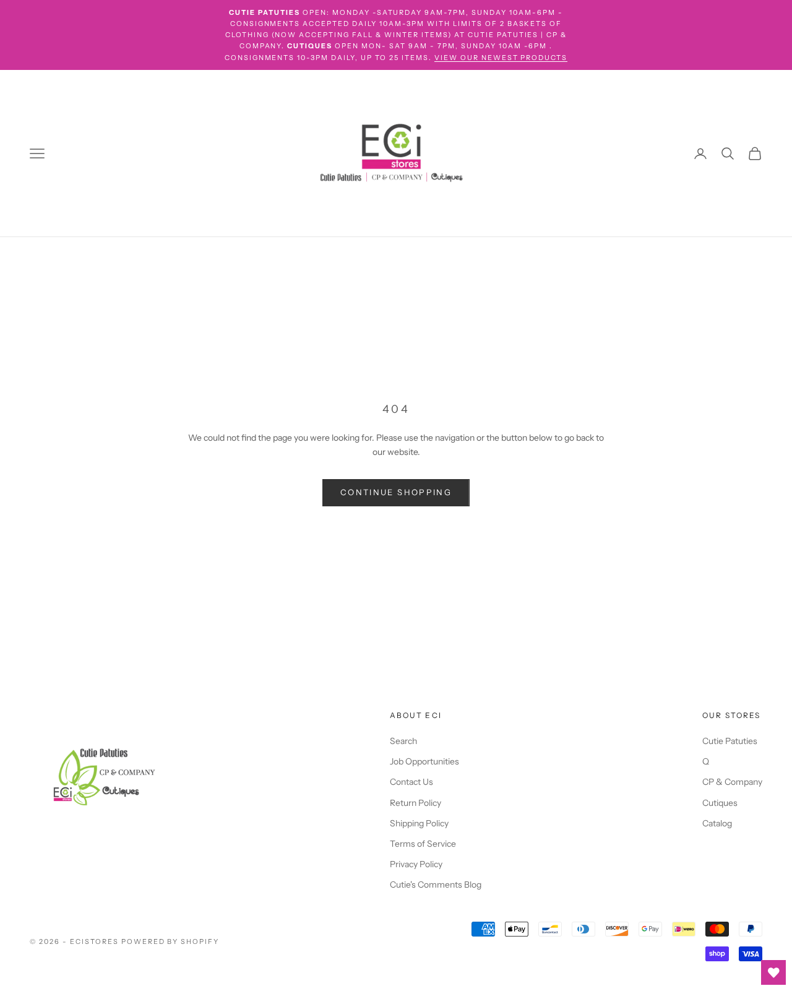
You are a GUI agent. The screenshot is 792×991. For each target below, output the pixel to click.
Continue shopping (396, 492)
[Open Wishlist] (773, 972)
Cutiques (720, 802)
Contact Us (411, 781)
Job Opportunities (424, 761)
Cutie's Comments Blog (435, 884)
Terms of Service (423, 843)
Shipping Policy (419, 823)
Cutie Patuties (729, 740)
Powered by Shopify (170, 941)
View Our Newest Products (501, 57)
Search (403, 740)
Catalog (717, 823)
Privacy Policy (416, 864)
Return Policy (415, 802)
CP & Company (732, 781)
